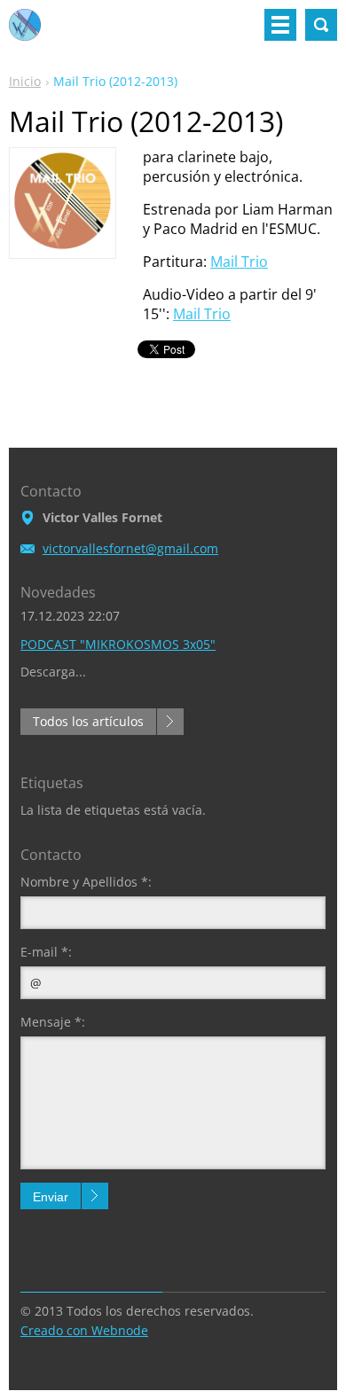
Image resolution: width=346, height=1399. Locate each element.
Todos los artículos (88, 721)
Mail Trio (239, 261)
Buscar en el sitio (321, 25)
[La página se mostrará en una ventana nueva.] (62, 244)
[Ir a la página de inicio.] (25, 32)
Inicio (25, 81)
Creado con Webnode (84, 1330)
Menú (280, 25)
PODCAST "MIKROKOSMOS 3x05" (118, 644)
